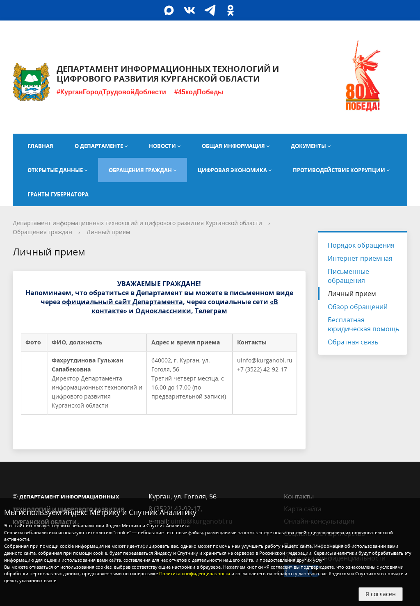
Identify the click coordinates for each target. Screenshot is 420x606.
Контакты (299, 496)
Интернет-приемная (360, 258)
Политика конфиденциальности (194, 573)
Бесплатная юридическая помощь (363, 324)
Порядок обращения (361, 245)
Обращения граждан (42, 232)
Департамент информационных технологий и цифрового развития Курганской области (137, 223)
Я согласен (380, 594)
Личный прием (108, 232)
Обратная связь (353, 341)
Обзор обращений (358, 306)
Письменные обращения (348, 276)
